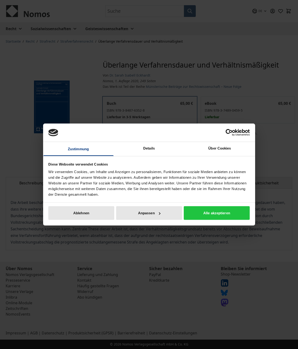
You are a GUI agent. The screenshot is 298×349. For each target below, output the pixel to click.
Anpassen (146, 213)
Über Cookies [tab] (219, 148)
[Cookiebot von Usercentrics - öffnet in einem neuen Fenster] (229, 132)
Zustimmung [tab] (78, 149)
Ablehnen (81, 213)
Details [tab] (149, 148)
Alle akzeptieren (216, 213)
